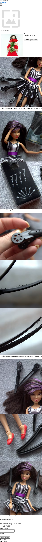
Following (34, 39)
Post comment (5, 537)
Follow (27, 39)
